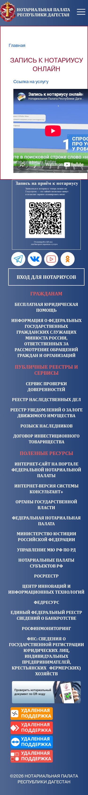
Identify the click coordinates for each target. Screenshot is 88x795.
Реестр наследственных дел (46, 399)
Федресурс (46, 602)
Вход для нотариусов (46, 277)
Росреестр (46, 575)
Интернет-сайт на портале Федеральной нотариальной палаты (46, 469)
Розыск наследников (46, 425)
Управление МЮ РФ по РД (46, 549)
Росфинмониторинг (46, 628)
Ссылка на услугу (30, 81)
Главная (17, 45)
